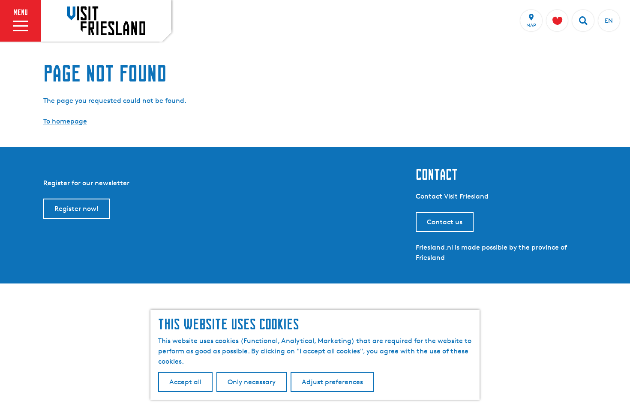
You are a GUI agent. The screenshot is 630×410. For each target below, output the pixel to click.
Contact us (444, 222)
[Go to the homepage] (106, 20)
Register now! (76, 209)
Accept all (185, 382)
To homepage (65, 121)
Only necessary (252, 382)
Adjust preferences (332, 382)
